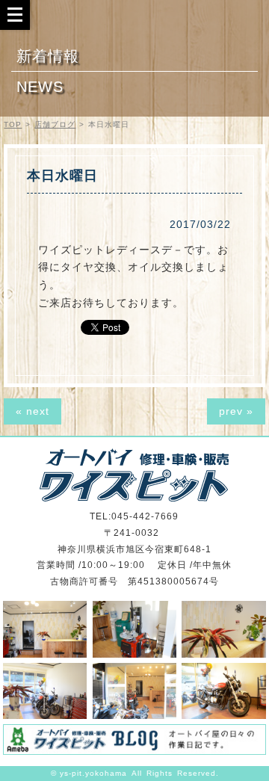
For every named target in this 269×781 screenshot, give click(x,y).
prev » (236, 411)
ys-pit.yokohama (93, 773)
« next (32, 411)
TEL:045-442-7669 (134, 516)
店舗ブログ (54, 124)
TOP (13, 124)
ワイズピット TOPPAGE (134, 474)
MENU (15, 14)
